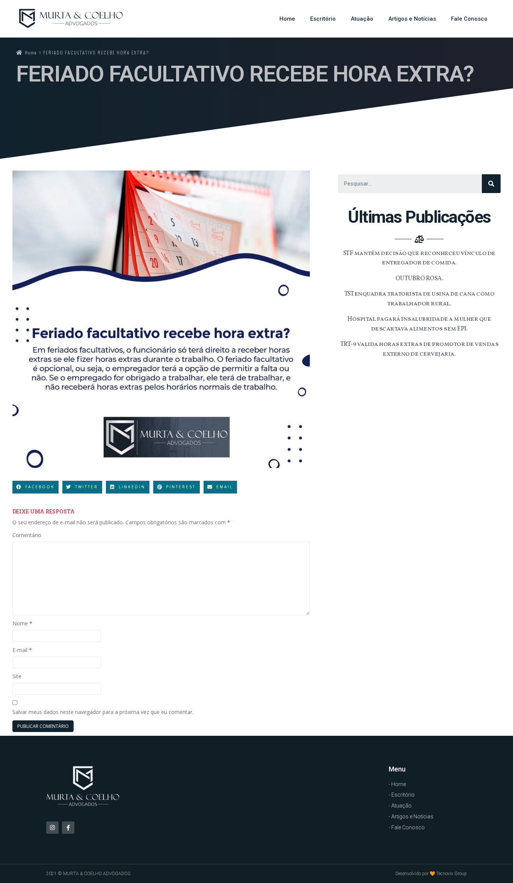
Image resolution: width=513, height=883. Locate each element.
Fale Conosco (469, 18)
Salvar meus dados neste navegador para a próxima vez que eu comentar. (102, 711)
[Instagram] (52, 827)
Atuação (362, 18)
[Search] (491, 183)
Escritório (323, 18)
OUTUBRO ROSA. (419, 278)
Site (16, 676)
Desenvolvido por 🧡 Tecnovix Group (431, 873)
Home (287, 18)
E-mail (22, 650)
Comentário (26, 535)
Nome (22, 623)
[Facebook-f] (68, 827)
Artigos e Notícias (412, 18)
